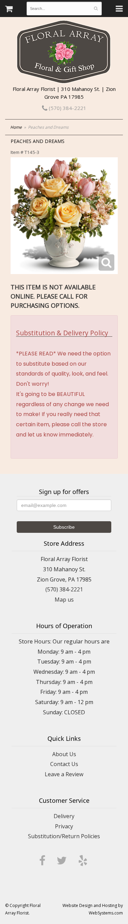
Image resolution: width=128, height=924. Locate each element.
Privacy (64, 826)
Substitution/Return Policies (64, 836)
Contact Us (64, 764)
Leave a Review (64, 774)
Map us (64, 599)
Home (16, 127)
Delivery (64, 816)
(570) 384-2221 (66, 108)
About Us (64, 754)
